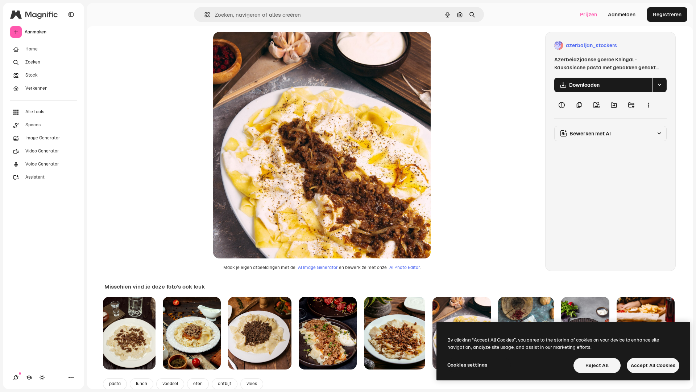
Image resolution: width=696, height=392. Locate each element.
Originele (260, 45)
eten (198, 384)
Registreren (667, 14)
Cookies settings (467, 365)
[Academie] (29, 377)
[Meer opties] (648, 105)
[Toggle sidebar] (71, 14)
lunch (141, 384)
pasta (115, 384)
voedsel (170, 384)
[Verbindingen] (16, 377)
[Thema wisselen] (42, 377)
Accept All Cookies (653, 365)
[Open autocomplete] (204, 14)
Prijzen (588, 14)
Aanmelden (621, 14)
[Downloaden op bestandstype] (659, 85)
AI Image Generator (318, 267)
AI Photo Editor (404, 267)
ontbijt (224, 384)
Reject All (597, 365)
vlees (251, 384)
